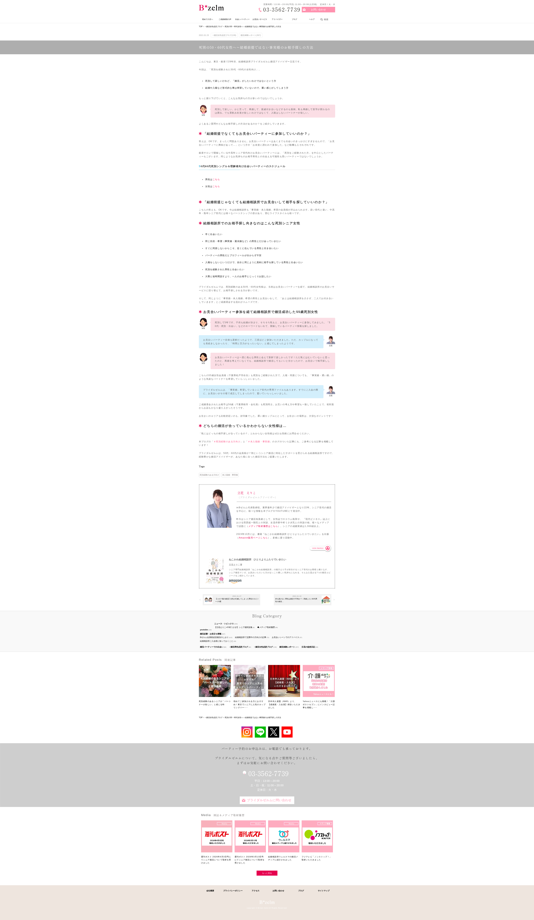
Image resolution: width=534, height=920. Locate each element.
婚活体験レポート (287, 647)
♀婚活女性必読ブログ (263, 647)
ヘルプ (312, 19)
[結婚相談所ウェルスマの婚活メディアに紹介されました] (283, 837)
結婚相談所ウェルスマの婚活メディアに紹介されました (283, 858)
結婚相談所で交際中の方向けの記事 (250, 637)
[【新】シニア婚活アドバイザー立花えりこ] (287, 732)
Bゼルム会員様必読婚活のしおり (214, 637)
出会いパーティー (242, 19)
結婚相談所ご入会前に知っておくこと (216, 641)
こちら (216, 179)
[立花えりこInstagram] (247, 732)
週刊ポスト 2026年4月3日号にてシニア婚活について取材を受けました (216, 860)
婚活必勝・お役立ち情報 (210, 634)
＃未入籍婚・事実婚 (259, 441)
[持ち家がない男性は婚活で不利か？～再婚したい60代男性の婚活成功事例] (326, 600)
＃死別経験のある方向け (227, 441)
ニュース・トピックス (224, 624)
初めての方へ (207, 19)
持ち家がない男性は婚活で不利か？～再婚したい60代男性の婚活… (296, 600)
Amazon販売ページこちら (253, 538)
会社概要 (210, 891)
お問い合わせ (318, 9)
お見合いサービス (260, 19)
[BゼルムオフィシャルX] (273, 732)
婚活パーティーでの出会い (211, 647)
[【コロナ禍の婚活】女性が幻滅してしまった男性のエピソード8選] (208, 600)
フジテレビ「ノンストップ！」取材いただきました (317, 858)
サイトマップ (324, 891)
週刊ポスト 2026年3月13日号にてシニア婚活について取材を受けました (250, 860)
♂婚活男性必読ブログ (238, 647)
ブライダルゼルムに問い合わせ (269, 800)
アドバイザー (277, 19)
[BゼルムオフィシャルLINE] (260, 732)
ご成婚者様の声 (225, 19)
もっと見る (267, 873)
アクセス (255, 891)
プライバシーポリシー (233, 891)
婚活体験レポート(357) (251, 35)
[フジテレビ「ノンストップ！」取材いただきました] (317, 837)
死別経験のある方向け (209, 475)
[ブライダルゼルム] (267, 902)
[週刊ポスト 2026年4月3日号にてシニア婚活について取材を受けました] (216, 837)
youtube (204, 629)
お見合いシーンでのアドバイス (285, 637)
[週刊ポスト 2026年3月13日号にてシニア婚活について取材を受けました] (250, 837)
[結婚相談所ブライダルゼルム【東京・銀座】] (211, 8)
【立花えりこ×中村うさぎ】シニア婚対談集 (233, 627)
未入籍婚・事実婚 (230, 475)
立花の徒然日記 (308, 647)
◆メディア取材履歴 (266, 627)
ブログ (294, 19)
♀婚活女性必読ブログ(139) (224, 35)
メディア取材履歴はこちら (263, 526)
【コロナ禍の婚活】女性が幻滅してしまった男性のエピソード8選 (237, 600)
